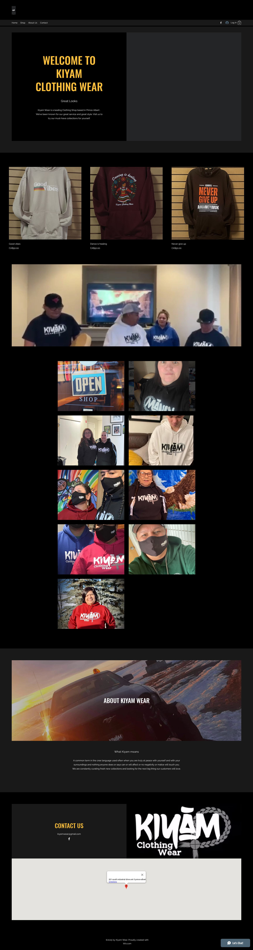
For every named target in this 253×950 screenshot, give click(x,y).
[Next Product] (248, 203)
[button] (239, 23)
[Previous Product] (4, 203)
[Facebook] (220, 22)
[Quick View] (45, 203)
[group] (126, 208)
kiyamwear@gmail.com (69, 834)
